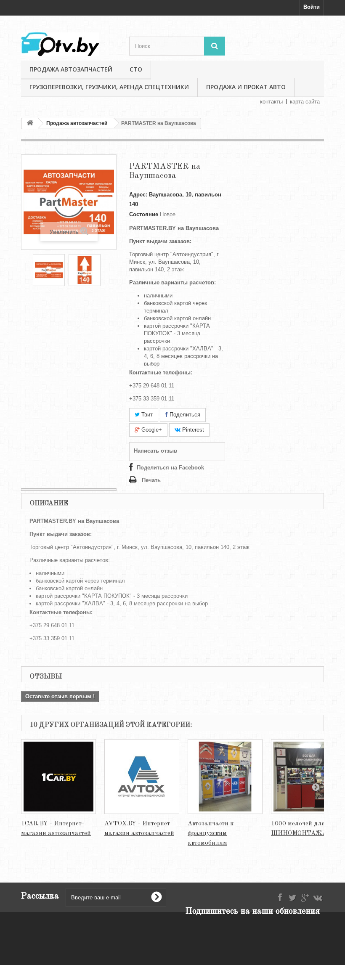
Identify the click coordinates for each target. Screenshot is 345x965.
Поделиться (184, 414)
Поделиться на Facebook (170, 467)
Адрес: (138, 194)
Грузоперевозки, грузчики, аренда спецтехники (109, 87)
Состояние (143, 214)
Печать (151, 480)
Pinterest (192, 430)
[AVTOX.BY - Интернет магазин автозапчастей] (141, 776)
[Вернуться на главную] (30, 123)
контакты (271, 101)
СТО (136, 69)
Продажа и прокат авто (246, 87)
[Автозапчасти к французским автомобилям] (225, 776)
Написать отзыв (155, 451)
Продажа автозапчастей (70, 69)
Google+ (151, 430)
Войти (311, 7)
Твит (146, 414)
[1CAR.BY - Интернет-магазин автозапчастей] (58, 776)
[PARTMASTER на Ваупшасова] (48, 270)
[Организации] (69, 44)
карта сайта (305, 101)
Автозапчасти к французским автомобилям (211, 833)
